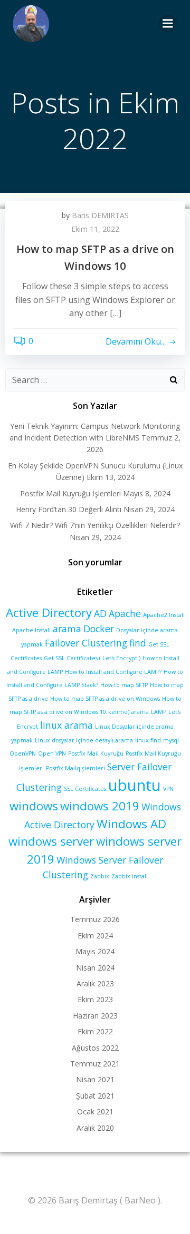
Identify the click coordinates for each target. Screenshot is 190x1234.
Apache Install (31, 630)
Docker (98, 628)
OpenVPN (23, 753)
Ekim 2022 (95, 1031)
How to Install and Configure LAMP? (113, 671)
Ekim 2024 (95, 936)
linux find (148, 740)
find (137, 642)
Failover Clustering (86, 642)
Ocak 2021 (95, 1111)
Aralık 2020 (95, 1128)
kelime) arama (128, 712)
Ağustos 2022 (95, 1048)
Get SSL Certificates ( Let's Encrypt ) (92, 658)
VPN (168, 788)
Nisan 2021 (95, 1079)
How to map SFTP (124, 685)
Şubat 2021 (95, 1096)
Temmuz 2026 (95, 919)
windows (34, 806)
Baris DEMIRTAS (100, 215)
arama (67, 628)
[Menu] (168, 24)
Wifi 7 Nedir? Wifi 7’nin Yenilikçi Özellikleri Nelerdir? (95, 525)
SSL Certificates (85, 788)
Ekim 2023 (95, 999)
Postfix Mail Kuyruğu (96, 753)
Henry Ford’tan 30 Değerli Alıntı (68, 509)
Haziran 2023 (95, 1016)
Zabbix (99, 876)
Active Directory (49, 612)
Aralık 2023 (95, 983)
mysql (171, 740)
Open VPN (52, 753)
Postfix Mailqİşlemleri (75, 768)
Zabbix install (129, 876)
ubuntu (134, 785)
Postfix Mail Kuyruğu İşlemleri (70, 493)
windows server (51, 841)
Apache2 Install (164, 615)
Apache (125, 613)
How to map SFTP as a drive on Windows (105, 698)
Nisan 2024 (95, 968)
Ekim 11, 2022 (95, 229)
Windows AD (131, 824)
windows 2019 (99, 806)
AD (100, 613)
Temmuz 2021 (95, 1064)
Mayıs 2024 (95, 951)
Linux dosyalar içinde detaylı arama (84, 740)
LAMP (158, 712)
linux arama (66, 725)
